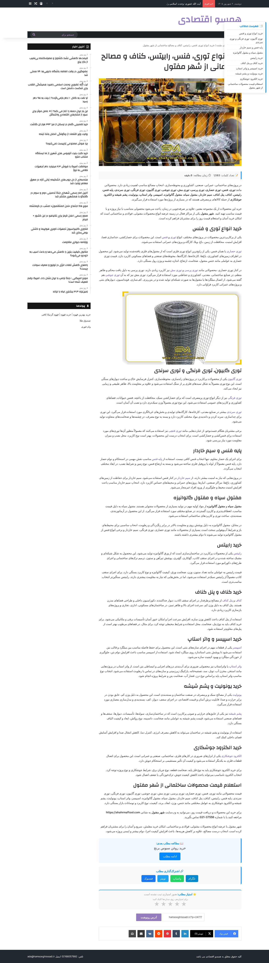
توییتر (163, 878)
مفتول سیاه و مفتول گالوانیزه (248, 52)
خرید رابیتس (256, 57)
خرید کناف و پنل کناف (252, 63)
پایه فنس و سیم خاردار (251, 47)
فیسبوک (148, 878)
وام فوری (86, 326)
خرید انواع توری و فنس (251, 33)
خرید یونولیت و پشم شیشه (249, 73)
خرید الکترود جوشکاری (251, 78)
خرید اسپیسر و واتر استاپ (249, 68)
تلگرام (191, 878)
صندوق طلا (85, 320)
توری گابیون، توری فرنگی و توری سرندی (246, 40)
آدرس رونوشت (149, 917)
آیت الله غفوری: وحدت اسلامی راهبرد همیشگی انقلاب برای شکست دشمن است (160, 3)
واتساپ (177, 878)
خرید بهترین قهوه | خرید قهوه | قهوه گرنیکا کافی (66, 314)
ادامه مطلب (170, 856)
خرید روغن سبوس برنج (170, 848)
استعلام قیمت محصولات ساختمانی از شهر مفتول (245, 85)
